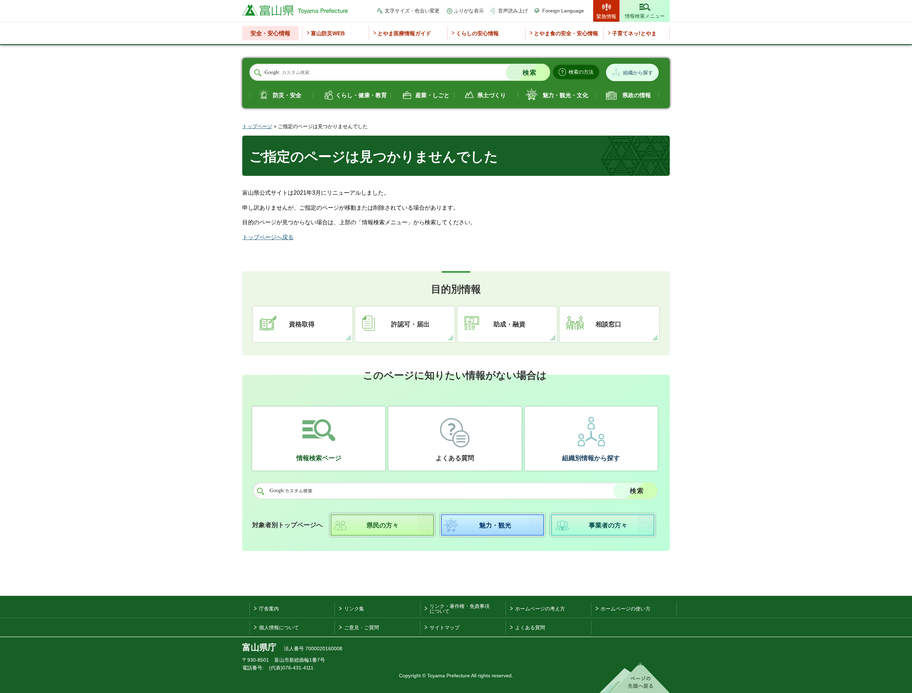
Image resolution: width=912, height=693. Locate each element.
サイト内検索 (257, 72)
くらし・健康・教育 (361, 95)
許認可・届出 (410, 324)
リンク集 (354, 608)
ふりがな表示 (469, 11)
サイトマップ (445, 627)
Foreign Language (563, 11)
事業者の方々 (608, 525)
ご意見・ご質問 (361, 627)
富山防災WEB (328, 33)
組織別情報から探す (591, 458)
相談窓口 (608, 324)
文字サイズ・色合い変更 (412, 11)
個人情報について (279, 627)
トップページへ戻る (268, 237)
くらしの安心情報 (477, 33)
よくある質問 (455, 458)
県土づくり (491, 95)
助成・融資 (509, 324)
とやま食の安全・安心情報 (566, 33)
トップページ (257, 126)
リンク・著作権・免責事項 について (459, 608)
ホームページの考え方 (540, 608)
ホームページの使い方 (626, 608)
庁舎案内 (269, 608)
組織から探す (638, 72)
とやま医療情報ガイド (404, 33)
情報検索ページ (318, 458)
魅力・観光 (495, 525)
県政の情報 (636, 95)
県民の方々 (383, 525)
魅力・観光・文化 (565, 95)
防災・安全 (287, 95)
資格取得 (302, 324)
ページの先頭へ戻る (635, 677)
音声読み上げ (513, 11)
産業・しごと (432, 95)
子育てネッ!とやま (634, 33)
